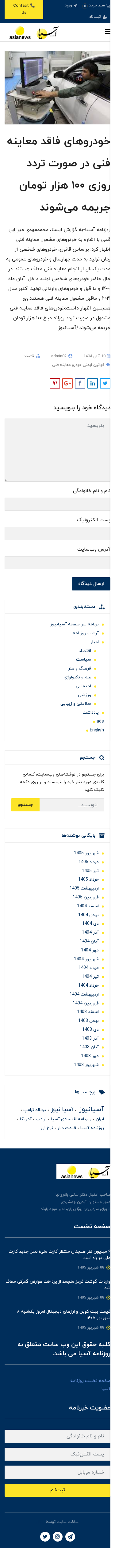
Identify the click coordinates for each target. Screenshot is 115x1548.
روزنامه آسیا (91, 1128)
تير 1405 (90, 871)
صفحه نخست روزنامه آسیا (90, 1384)
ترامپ (41, 1119)
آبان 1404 (89, 941)
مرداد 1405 (89, 862)
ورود (69, 5)
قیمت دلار (66, 1128)
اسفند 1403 (88, 1012)
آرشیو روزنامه (86, 633)
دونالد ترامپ (34, 1110)
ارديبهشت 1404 (84, 994)
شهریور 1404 (86, 959)
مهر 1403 (90, 1056)
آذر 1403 (90, 1038)
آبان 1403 (89, 1047)
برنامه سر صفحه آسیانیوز (74, 624)
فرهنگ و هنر (79, 668)
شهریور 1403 (86, 1065)
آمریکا (25, 1119)
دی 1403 (90, 1030)
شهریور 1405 (86, 853)
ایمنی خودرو (81, 365)
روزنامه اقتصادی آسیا (70, 1119)
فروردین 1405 (86, 897)
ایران (99, 1119)
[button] (96, 5)
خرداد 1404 (88, 985)
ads (100, 721)
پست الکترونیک (93, 520)
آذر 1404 (90, 932)
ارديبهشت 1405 (84, 888)
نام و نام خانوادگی (91, 491)
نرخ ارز (46, 1128)
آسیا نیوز (61, 1110)
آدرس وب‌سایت (93, 549)
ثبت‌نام (95, 17)
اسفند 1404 (88, 906)
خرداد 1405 (88, 879)
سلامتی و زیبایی (75, 704)
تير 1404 (90, 977)
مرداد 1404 (89, 968)
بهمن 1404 (88, 915)
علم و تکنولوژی (77, 677)
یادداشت (90, 712)
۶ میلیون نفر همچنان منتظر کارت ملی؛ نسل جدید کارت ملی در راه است (59, 1255)
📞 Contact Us (24, 9)
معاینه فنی (61, 365)
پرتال (40, 1522)
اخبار (94, 642)
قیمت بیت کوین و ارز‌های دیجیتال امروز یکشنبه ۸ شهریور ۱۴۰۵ (63, 1315)
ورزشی (84, 695)
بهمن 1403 (88, 1021)
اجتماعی (83, 686)
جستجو (25, 804)
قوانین (98, 365)
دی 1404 (90, 924)
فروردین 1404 (86, 1003)
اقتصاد (29, 356)
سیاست (83, 659)
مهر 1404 (90, 950)
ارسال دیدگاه (91, 583)
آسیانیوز (90, 1109)
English (97, 730)
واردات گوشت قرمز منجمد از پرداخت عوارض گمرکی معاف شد (58, 1285)
